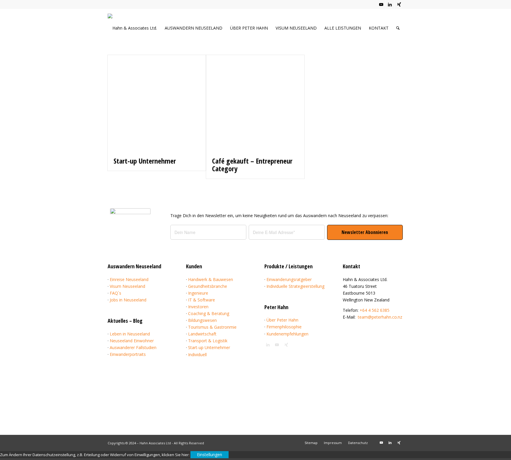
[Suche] (397, 28)
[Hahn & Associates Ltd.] (137, 30)
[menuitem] (193, 28)
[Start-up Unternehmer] (157, 103)
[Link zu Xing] (398, 4)
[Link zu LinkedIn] (390, 4)
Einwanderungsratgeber (289, 279)
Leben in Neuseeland (130, 334)
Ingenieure (198, 293)
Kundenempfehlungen (287, 334)
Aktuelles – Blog (125, 320)
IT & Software (201, 300)
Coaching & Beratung (208, 313)
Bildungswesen (202, 320)
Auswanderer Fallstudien (133, 347)
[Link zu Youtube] (381, 4)
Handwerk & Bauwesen (210, 279)
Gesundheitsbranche (207, 286)
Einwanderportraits (128, 354)
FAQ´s (115, 293)
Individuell (197, 354)
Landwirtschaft (202, 334)
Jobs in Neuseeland (128, 300)
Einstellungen (209, 454)
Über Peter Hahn (282, 320)
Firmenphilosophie (284, 327)
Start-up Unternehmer (145, 161)
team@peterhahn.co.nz (380, 317)
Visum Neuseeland (127, 286)
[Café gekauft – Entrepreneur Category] (255, 103)
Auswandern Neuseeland (134, 266)
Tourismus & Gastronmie (212, 327)
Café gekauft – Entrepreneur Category (252, 164)
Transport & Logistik (207, 340)
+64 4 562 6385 (374, 310)
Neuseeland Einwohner (132, 340)
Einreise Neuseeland (129, 279)
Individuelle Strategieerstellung (295, 286)
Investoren (198, 306)
